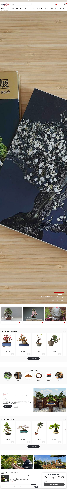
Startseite (3, 8)
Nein (40, 486)
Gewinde (32, 8)
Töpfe (13, 8)
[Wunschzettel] (61, 4)
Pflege (21, 8)
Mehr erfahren (8, 406)
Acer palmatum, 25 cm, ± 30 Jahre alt (23, 436)
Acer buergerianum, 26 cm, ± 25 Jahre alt (23, 348)
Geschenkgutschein (54, 0)
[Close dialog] (65, 474)
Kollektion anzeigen (33, 358)
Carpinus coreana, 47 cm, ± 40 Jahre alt (54, 436)
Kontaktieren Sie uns (62, 0)
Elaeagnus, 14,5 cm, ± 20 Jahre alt (54, 348)
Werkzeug (27, 8)
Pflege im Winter (4, 10)
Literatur (46, 8)
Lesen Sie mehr (12, 481)
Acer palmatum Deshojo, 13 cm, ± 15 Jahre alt (8, 349)
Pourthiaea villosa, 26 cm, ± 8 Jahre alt (39, 348)
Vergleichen (5, 353)
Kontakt (16, 406)
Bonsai (8, 8)
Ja (36, 486)
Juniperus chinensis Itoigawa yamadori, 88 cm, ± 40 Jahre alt (39, 437)
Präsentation (39, 8)
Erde (17, 8)
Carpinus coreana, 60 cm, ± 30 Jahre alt (8, 436)
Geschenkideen (61, 8)
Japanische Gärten (53, 8)
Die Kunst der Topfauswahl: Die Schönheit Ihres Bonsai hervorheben (21, 476)
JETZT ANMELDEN (54, 484)
